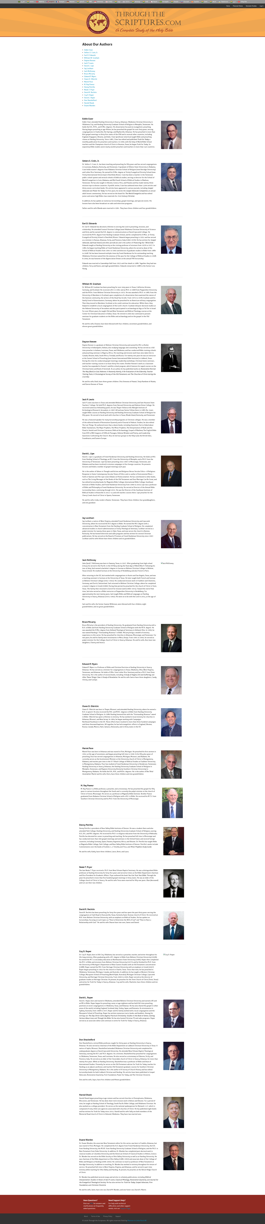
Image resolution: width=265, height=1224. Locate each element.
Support (118, 1216)
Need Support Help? (117, 1200)
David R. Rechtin (90, 92)
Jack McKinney (89, 71)
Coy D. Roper (89, 95)
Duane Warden (89, 106)
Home (228, 6)
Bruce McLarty (89, 74)
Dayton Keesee (89, 60)
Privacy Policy (107, 1216)
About (86, 1216)
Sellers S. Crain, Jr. (91, 52)
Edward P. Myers (90, 76)
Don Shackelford (90, 100)
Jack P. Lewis (88, 63)
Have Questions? (90, 1200)
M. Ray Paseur (89, 84)
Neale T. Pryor (89, 90)
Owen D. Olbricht (90, 79)
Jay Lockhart (88, 68)
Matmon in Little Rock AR (137, 1221)
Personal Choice (238, 6)
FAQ (91, 1203)
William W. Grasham (91, 58)
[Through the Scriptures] (98, 22)
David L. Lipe (89, 66)
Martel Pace (88, 82)
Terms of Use (95, 1216)
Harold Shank (89, 103)
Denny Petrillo (89, 87)
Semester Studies (251, 6)
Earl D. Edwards (90, 55)
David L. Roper (89, 98)
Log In (261, 6)
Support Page (125, 1208)
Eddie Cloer (88, 50)
